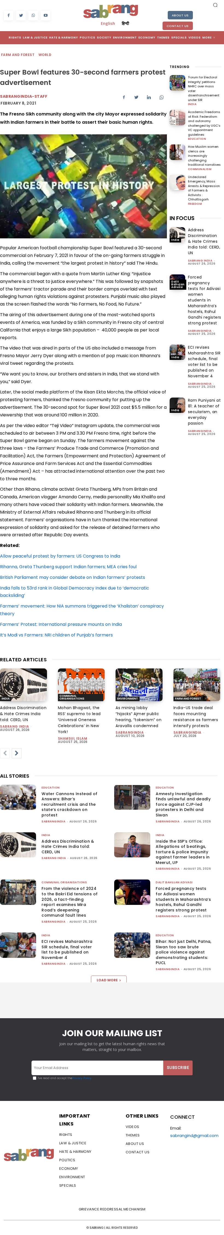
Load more (107, 980)
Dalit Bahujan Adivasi (178, 284)
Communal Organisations (72, 697)
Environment (127, 699)
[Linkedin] (148, 97)
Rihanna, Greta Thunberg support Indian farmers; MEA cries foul (68, 567)
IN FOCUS (182, 218)
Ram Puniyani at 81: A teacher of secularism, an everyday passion (204, 412)
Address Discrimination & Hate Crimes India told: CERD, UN (204, 241)
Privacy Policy (82, 1078)
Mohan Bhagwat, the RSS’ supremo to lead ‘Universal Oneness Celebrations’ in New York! (79, 720)
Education (197, 139)
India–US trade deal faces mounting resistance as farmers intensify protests (195, 716)
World (45, 54)
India (192, 104)
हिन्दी (125, 23)
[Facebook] (8, 15)
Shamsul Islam (72, 738)
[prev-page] (5, 753)
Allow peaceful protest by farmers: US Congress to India (60, 556)
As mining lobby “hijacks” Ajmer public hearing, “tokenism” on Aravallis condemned (138, 716)
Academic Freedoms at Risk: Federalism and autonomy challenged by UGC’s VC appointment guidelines (204, 123)
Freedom (195, 204)
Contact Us (178, 26)
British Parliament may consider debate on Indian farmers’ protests (72, 577)
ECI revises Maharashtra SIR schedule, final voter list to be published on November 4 (67, 949)
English (108, 23)
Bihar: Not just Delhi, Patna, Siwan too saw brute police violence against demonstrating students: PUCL (183, 952)
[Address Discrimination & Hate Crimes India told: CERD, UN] (177, 235)
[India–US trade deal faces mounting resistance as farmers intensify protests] (196, 684)
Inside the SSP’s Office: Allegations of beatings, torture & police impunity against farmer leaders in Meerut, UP (183, 852)
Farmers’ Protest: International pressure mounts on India (61, 624)
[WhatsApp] (33, 15)
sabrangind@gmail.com (194, 1135)
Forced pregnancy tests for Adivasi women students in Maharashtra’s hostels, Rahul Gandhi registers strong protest (204, 300)
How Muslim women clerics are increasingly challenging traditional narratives (204, 155)
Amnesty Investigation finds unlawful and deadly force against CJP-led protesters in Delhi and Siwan (183, 804)
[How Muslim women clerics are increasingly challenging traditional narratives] (177, 152)
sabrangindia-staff (23, 96)
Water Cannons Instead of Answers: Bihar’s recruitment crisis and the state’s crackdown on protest (70, 804)
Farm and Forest (17, 54)
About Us (180, 15)
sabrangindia (200, 331)
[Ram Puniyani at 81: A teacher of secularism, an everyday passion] (177, 405)
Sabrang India (200, 261)
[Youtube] (45, 15)
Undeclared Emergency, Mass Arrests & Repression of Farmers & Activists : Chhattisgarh (204, 188)
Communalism (200, 169)
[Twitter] (21, 15)
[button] (215, 5)
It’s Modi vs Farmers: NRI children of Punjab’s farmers (56, 635)
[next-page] (17, 753)
